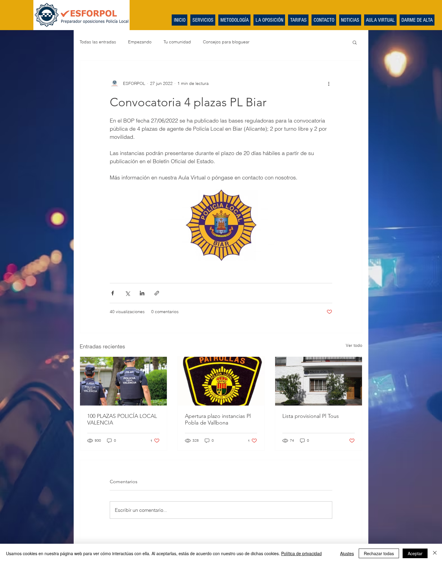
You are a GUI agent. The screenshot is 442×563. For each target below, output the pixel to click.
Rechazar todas (379, 553)
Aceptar (415, 553)
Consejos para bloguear (226, 42)
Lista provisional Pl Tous (310, 416)
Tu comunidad (177, 42)
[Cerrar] (434, 553)
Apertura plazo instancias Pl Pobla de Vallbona (218, 419)
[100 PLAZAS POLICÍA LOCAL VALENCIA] (123, 381)
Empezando (140, 42)
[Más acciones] (328, 83)
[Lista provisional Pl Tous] (318, 381)
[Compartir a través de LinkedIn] (142, 293)
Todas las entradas (98, 42)
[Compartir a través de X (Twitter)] (127, 293)
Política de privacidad (301, 553)
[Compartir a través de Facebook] (112, 293)
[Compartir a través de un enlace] (157, 293)
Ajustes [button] (347, 553)
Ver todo (354, 345)
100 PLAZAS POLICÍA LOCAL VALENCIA (122, 419)
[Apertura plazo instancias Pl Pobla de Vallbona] (221, 381)
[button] (355, 42)
